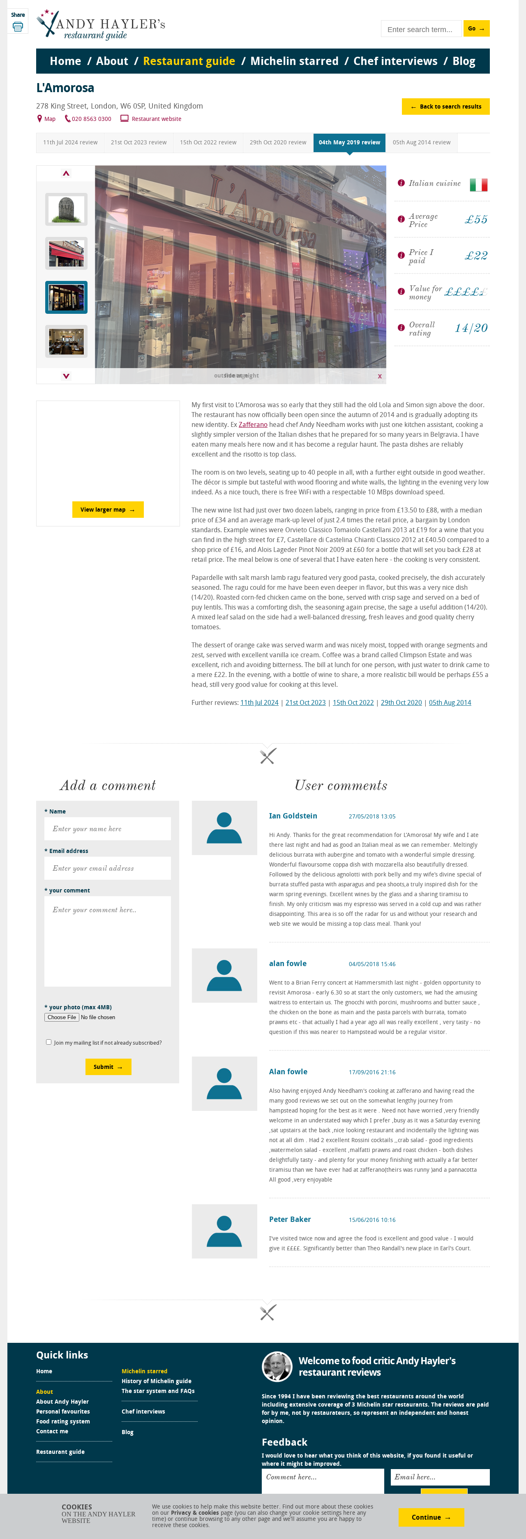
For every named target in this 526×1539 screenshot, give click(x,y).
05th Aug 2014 (450, 703)
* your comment (67, 891)
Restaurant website (157, 119)
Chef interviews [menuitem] (395, 62)
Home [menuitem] (65, 62)
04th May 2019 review (349, 143)
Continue (426, 1518)
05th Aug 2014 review (421, 143)
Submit (103, 1067)
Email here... (415, 1477)
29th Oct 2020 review (278, 143)
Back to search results (451, 107)
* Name (55, 812)
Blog (128, 1433)
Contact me (52, 1432)
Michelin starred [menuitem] (294, 62)
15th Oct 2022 (353, 703)
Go (471, 29)
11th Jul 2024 (259, 703)
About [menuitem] (112, 62)
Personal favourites (63, 1412)
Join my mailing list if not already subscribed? (108, 1043)
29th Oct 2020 (401, 703)
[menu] (263, 54)
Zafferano (253, 425)
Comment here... (291, 1477)
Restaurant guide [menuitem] (189, 62)
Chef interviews (143, 1412)
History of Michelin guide (156, 1382)
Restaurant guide (60, 1453)
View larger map (103, 510)
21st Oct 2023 (306, 703)
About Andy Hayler (62, 1402)
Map (49, 119)
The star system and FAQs (158, 1392)
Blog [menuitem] (463, 62)
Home (44, 1372)
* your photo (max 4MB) (78, 1008)
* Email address (66, 851)
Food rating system (63, 1422)
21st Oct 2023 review (138, 143)
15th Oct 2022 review (208, 143)
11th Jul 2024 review (70, 143)
